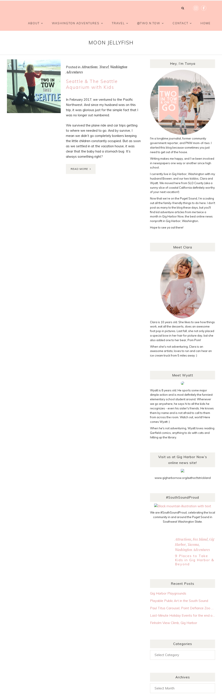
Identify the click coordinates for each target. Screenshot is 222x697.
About (34, 23)
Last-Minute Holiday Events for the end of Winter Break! (182, 615)
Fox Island (200, 539)
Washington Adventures (76, 23)
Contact (180, 23)
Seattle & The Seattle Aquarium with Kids (92, 84)
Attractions (89, 67)
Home (206, 23)
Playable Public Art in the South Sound (179, 601)
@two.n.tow (148, 23)
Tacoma (193, 544)
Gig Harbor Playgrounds (168, 593)
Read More (79, 168)
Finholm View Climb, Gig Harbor (173, 623)
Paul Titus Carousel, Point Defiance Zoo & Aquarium (182, 608)
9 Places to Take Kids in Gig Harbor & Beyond (194, 560)
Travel (118, 23)
